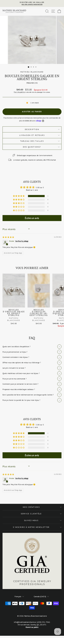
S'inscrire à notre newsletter (31, 527)
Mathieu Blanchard (32, 72)
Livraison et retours (32, 135)
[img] (8, 237)
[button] (19, 196)
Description (32, 129)
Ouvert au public (32, 627)
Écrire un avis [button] (32, 218)
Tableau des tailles (32, 141)
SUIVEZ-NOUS (31, 520)
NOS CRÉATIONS (31, 507)
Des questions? (32, 147)
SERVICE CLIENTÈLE (31, 513)
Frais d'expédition (19, 92)
